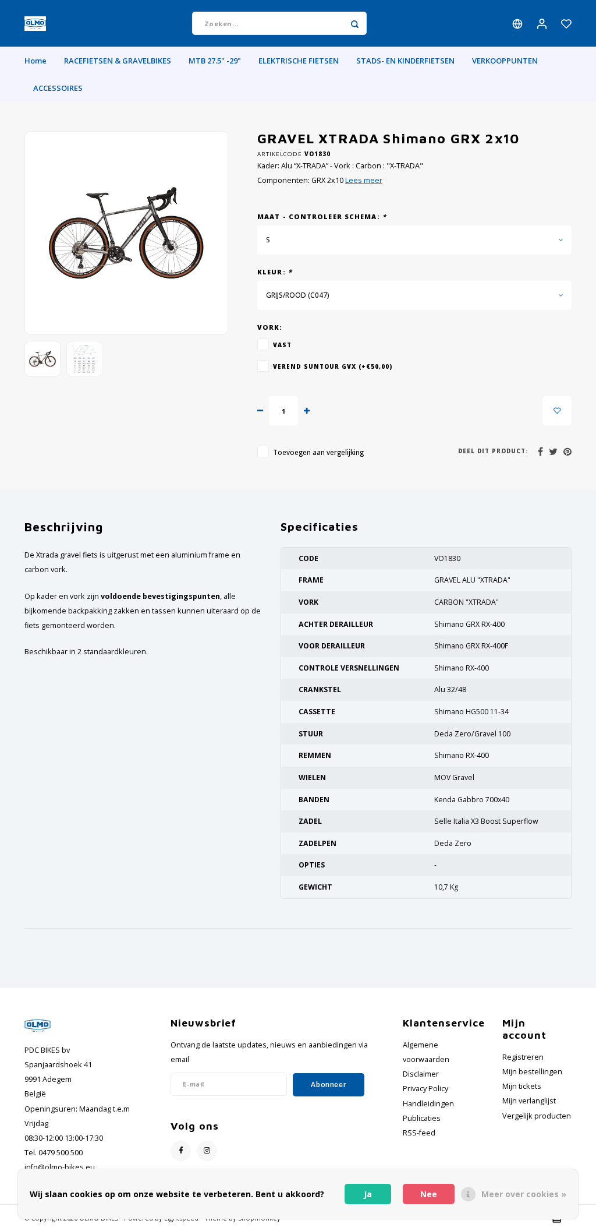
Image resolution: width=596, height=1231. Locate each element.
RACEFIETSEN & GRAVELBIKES (117, 60)
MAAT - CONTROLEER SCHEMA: (321, 216)
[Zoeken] (355, 23)
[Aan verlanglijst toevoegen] (557, 410)
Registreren (523, 1057)
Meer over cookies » (523, 1194)
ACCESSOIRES (58, 88)
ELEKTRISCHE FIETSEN (298, 60)
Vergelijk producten (536, 1116)
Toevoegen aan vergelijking (318, 452)
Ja (368, 1194)
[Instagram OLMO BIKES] (207, 1151)
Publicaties (422, 1118)
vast (282, 345)
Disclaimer (421, 1074)
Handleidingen (428, 1104)
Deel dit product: (493, 451)
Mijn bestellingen (532, 1072)
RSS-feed (419, 1133)
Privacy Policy (425, 1089)
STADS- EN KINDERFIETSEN (405, 60)
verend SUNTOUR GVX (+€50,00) (332, 366)
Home (35, 60)
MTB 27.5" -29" (215, 60)
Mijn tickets (521, 1086)
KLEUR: (274, 271)
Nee (428, 1194)
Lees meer (363, 180)
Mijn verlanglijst (529, 1101)
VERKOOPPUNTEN (505, 60)
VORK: (270, 327)
